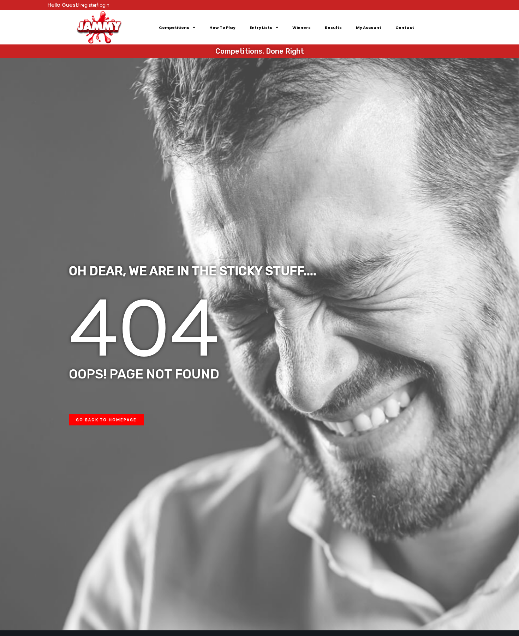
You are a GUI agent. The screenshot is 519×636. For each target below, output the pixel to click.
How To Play (222, 27)
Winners (301, 27)
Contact (404, 27)
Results (333, 27)
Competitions (174, 27)
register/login (94, 5)
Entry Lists (261, 27)
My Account (368, 27)
